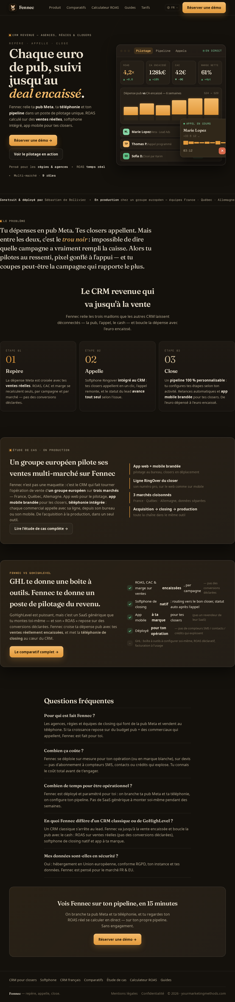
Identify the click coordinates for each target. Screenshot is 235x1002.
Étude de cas (116, 980)
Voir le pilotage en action (36, 154)
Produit (55, 7)
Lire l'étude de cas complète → (41, 528)
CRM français (70, 980)
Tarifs (145, 7)
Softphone (48, 980)
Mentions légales (124, 993)
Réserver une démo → (33, 140)
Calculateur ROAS (105, 7)
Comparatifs (76, 7)
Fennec (26, 7)
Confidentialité (152, 993)
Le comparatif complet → (36, 652)
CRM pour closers (23, 980)
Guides (130, 7)
